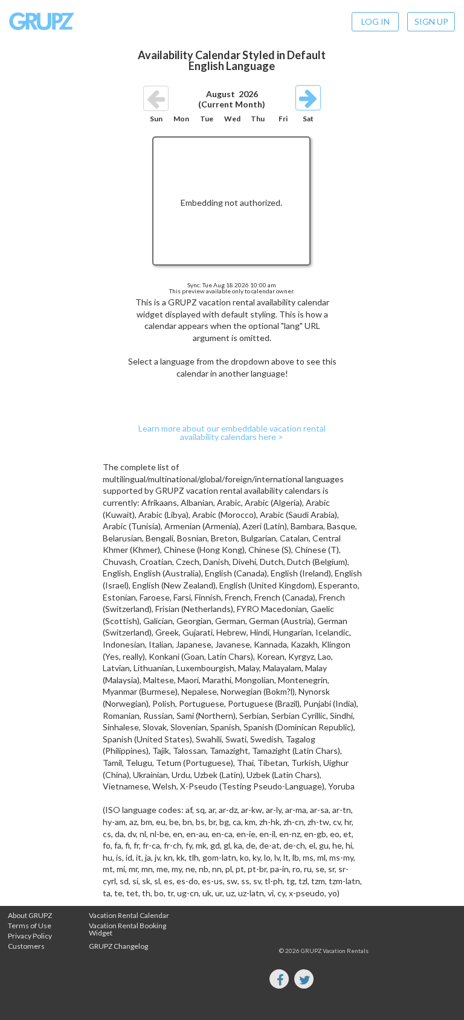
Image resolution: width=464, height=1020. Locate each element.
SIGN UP (431, 21)
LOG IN (375, 21)
